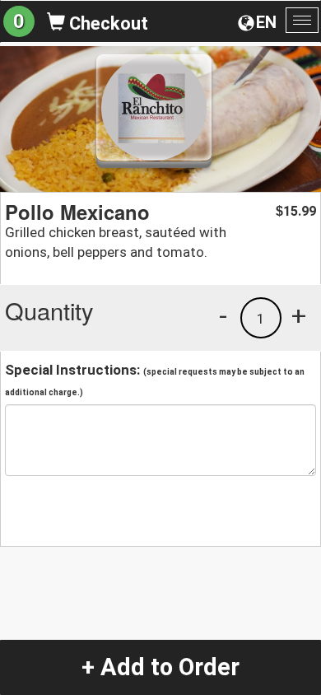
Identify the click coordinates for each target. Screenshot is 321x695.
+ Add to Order (160, 667)
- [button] (223, 315)
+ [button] (298, 315)
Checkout (106, 23)
